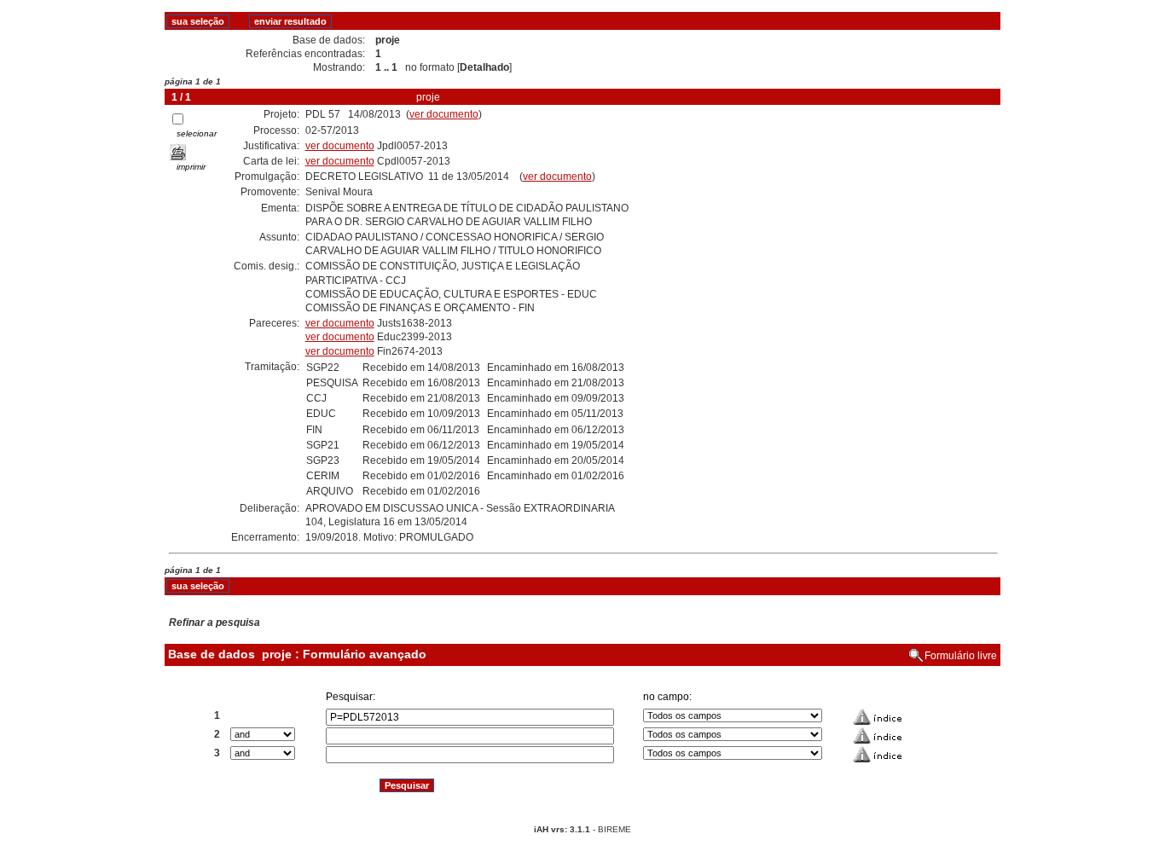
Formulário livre (960, 656)
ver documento (443, 114)
